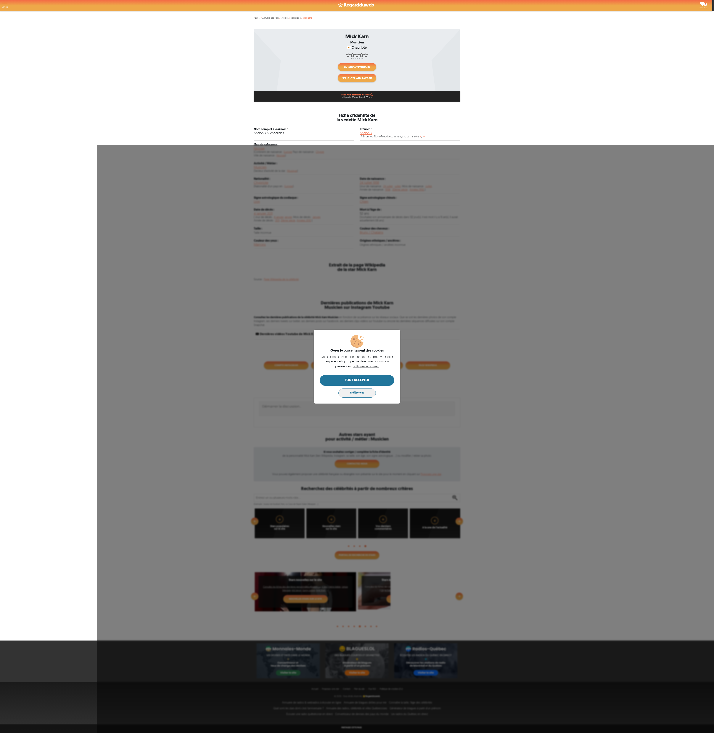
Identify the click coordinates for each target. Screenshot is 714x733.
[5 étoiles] (366, 55)
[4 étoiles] (361, 55)
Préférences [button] (357, 392)
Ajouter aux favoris (359, 78)
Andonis (366, 133)
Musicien (285, 18)
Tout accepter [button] (357, 380)
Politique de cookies (366, 366)
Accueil (257, 18)
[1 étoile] (348, 55)
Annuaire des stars (270, 18)
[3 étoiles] (357, 55)
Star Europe (296, 18)
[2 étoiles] (352, 55)
